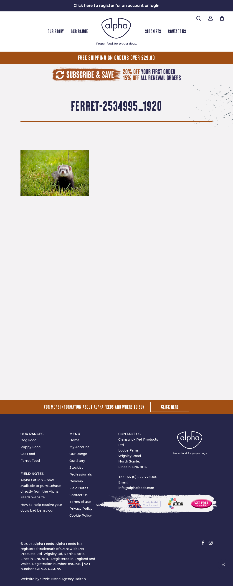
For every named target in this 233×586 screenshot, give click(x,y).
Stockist (76, 467)
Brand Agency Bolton (68, 579)
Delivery (76, 481)
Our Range (78, 454)
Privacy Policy (80, 509)
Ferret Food (30, 461)
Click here (170, 407)
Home (74, 440)
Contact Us (78, 495)
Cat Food (27, 454)
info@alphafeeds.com (136, 488)
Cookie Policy (80, 515)
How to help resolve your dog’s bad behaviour (41, 507)
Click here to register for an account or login (117, 5)
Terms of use (80, 502)
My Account (79, 447)
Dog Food (28, 440)
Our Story (77, 461)
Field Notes (78, 488)
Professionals (80, 474)
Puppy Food (30, 447)
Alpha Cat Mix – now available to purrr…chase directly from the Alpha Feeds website (40, 488)
